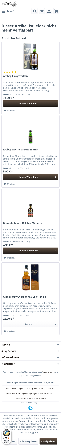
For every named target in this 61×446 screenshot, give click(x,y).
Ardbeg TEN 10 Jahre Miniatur (20, 149)
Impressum (41, 398)
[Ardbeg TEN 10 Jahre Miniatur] (30, 130)
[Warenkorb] (56, 11)
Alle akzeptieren (28, 441)
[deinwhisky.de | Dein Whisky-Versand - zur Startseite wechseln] (9, 4)
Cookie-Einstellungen (14, 388)
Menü (10, 11)
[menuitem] (8, 11)
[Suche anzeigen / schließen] (34, 11)
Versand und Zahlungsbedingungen (21, 393)
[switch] (6, 441)
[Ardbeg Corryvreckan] (30, 56)
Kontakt (50, 388)
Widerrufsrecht (46, 393)
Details (28, 324)
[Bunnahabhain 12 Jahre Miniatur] (30, 203)
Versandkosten (48, 372)
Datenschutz (20, 398)
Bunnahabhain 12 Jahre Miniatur (22, 223)
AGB (31, 398)
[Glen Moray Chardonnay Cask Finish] (30, 277)
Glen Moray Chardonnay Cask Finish (24, 296)
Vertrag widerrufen (35, 388)
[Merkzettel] (42, 11)
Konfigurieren (48, 441)
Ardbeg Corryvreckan (15, 76)
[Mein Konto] (49, 11)
